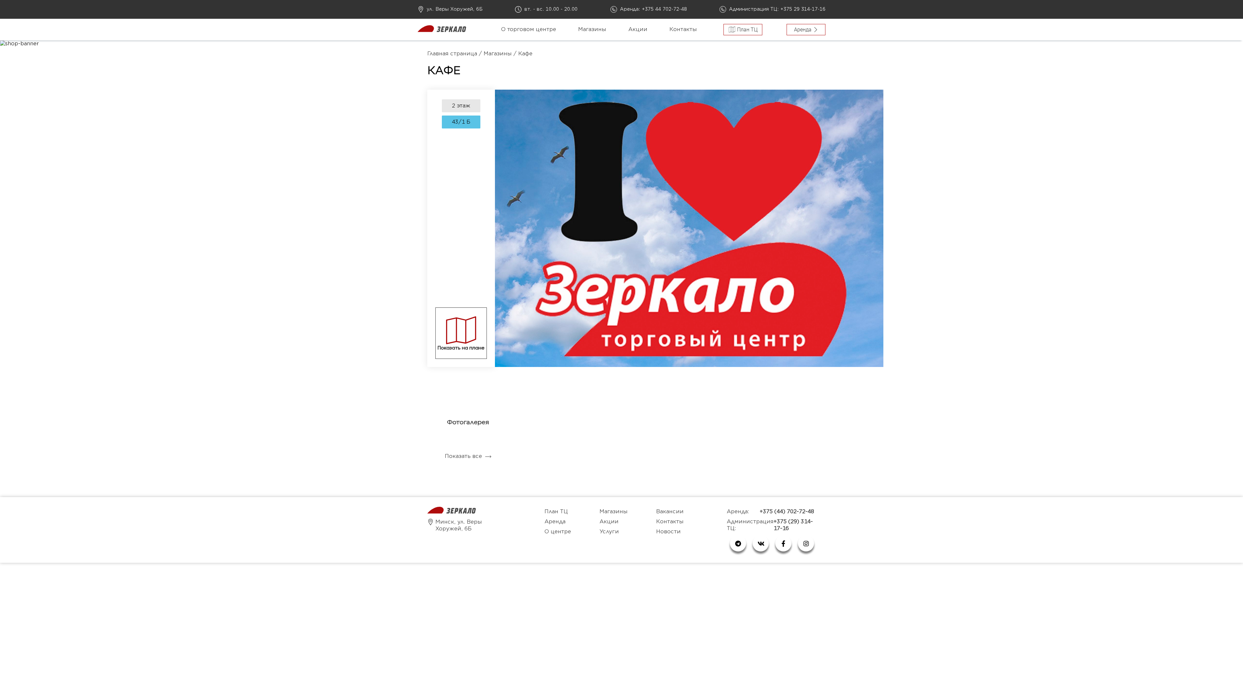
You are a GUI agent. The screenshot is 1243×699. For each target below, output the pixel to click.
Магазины (592, 29)
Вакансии (670, 511)
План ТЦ (556, 511)
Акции (637, 29)
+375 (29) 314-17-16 (793, 525)
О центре (557, 531)
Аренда (555, 521)
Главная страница (452, 53)
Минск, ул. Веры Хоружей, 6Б (458, 525)
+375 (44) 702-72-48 (787, 511)
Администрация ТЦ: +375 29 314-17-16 (777, 9)
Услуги (609, 531)
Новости (668, 531)
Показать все (463, 456)
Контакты (683, 29)
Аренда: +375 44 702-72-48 (653, 9)
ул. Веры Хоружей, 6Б (455, 9)
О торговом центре (528, 29)
